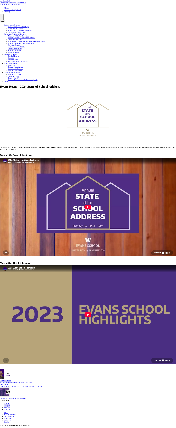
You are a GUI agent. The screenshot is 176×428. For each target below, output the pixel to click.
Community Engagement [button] (12, 72)
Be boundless (21, 398)
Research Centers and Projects (18, 61)
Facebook (7, 407)
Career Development (14, 49)
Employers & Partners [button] (11, 63)
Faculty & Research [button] (10, 54)
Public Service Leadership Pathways (20, 30)
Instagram (7, 406)
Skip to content (5, 1)
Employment (8, 418)
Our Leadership (9, 416)
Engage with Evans (14, 74)
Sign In (6, 422)
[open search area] (2, 17)
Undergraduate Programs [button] (12, 25)
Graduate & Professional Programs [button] (15, 34)
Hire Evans (11, 65)
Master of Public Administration (18, 36)
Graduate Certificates (15, 39)
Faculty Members (13, 56)
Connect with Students (15, 69)
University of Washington (8, 3)
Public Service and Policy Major (18, 27)
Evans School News (14, 78)
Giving (6, 81)
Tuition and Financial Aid (16, 47)
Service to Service (14, 45)
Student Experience (14, 50)
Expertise (11, 58)
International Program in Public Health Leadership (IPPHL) (27, 41)
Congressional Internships (16, 32)
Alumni (6, 8)
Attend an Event (13, 76)
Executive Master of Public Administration (21, 38)
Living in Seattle (13, 52)
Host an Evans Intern (15, 71)
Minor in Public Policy (15, 28)
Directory (7, 11)
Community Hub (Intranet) (12, 10)
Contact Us (7, 420)
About (6, 413)
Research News (13, 60)
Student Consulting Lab (15, 67)
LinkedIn (7, 404)
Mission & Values (9, 415)
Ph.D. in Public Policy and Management (21, 43)
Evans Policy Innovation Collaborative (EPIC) (23, 80)
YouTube (7, 409)
